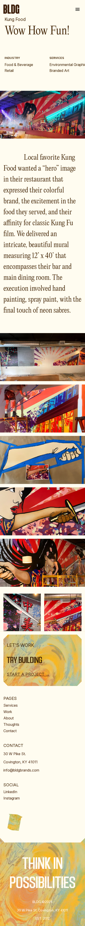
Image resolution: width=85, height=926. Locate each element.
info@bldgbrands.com (21, 770)
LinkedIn (10, 791)
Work (7, 711)
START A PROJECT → (28, 674)
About (8, 718)
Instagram (11, 798)
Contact (10, 731)
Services (10, 705)
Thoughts (11, 724)
